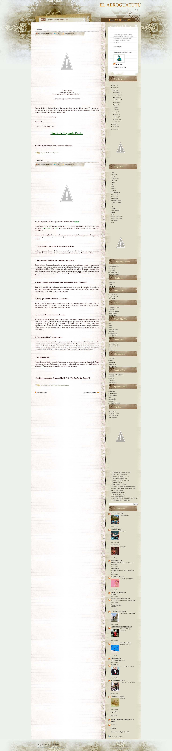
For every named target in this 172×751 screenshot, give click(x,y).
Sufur (112, 222)
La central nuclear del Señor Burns (121, 643)
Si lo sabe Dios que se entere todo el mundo (123, 498)
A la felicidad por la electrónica (119, 472)
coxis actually (115, 569)
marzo (116, 117)
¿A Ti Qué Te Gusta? (114, 403)
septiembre (117, 100)
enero (116, 122)
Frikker (113, 182)
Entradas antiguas (42, 392)
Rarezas (39, 159)
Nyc (112, 206)
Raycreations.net (53, 747)
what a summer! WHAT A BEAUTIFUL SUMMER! (122, 563)
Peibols (110, 327)
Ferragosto (123, 531)
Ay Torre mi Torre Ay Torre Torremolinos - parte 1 (123, 571)
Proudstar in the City (117, 577)
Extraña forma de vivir (117, 484)
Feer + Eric (114, 174)
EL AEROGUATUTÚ (120, 5)
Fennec (113, 176)
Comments (124, 20)
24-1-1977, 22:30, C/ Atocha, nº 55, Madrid (123, 600)
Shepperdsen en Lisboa (118, 680)
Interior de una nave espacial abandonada (57, 385)
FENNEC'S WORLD (117, 696)
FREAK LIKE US (116, 560)
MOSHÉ (122, 698)
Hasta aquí (123, 546)
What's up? (114, 594)
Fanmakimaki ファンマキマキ (120, 732)
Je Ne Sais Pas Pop (113, 272)
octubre (116, 97)
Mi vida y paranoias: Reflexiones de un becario (122, 720)
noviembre (117, 95)
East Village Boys (113, 344)
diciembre (117, 92)
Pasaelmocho (112, 399)
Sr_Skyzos (119, 64)
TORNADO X (115, 665)
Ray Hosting (62, 747)
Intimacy (110, 348)
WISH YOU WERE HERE (127, 613)
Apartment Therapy (113, 307)
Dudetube (111, 377)
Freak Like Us (112, 411)
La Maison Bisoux (113, 311)
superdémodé (115, 712)
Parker (110, 325)
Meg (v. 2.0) (114, 196)
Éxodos (39, 28)
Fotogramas (111, 282)
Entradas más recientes (90, 392)
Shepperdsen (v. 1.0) (117, 216)
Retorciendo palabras (117, 496)
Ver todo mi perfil (119, 67)
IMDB (110, 284)
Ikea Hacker (111, 309)
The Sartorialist (112, 315)
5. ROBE (113, 607)
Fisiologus (114, 180)
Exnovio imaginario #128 (118, 660)
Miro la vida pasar (116, 490)
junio (116, 105)
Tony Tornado (112, 335)
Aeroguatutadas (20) (69, 164)
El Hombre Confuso (114, 346)
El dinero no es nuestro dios (119, 476)
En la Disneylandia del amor (119, 480)
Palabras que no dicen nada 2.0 (120, 599)
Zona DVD (111, 286)
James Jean (111, 362)
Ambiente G (111, 391)
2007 (114, 126)
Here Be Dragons (116, 529)
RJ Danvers (111, 381)
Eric (109, 397)
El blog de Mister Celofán (118, 611)
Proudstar (111, 331)
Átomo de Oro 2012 (125, 644)
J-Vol (112, 186)
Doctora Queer (112, 393)
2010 (114, 87)
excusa (76, 221)
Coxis (112, 172)
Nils (112, 204)
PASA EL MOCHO (117, 513)
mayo (116, 112)
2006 (114, 129)
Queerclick (111, 379)
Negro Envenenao (116, 202)
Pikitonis (113, 208)
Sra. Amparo (114, 220)
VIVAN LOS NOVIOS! (127, 666)
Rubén (113, 212)
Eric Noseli (114, 716)
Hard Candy (111, 268)
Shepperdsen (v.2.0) (116, 218)
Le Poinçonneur (115, 192)
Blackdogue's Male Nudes (115, 375)
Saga (112, 214)
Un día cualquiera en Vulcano (119, 500)
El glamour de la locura (117, 478)
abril (115, 114)
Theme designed (42, 747)
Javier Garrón (112, 364)
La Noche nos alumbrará (127, 578)
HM (112, 184)
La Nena (113, 190)
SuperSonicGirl (115, 545)
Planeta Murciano (116, 605)
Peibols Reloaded (113, 329)
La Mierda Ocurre (113, 415)
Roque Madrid (115, 210)
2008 (114, 124)
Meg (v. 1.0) (114, 194)
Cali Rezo (111, 360)
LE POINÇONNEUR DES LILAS (121, 627)
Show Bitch (111, 299)
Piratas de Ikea (112, 313)
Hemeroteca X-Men (113, 413)
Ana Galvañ (111, 358)
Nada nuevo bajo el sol (52, 153)
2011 (114, 85)
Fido (109, 323)
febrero (116, 119)
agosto (116, 102)
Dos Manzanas (112, 395)
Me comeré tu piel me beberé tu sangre (122, 488)
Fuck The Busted (113, 295)
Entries (112, 20)
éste (44, 228)
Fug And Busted (113, 297)
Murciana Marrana (116, 200)
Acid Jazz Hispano (113, 266)
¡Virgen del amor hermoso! (127, 682)
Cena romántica (124, 515)
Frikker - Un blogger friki (118, 592)
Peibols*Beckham (116, 658)
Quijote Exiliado (112, 333)
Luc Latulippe (112, 366)
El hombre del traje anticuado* (125, 630)
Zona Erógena (112, 383)
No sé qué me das (116, 494)
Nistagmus (111, 350)
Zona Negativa (112, 417)
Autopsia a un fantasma (117, 474)
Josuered (113, 188)
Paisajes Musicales (113, 274)
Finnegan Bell (115, 178)
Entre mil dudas (115, 482)
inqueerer (114, 724)
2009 (114, 90)
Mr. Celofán (114, 198)
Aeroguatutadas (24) (69, 33)
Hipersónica (111, 270)
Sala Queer (111, 401)
